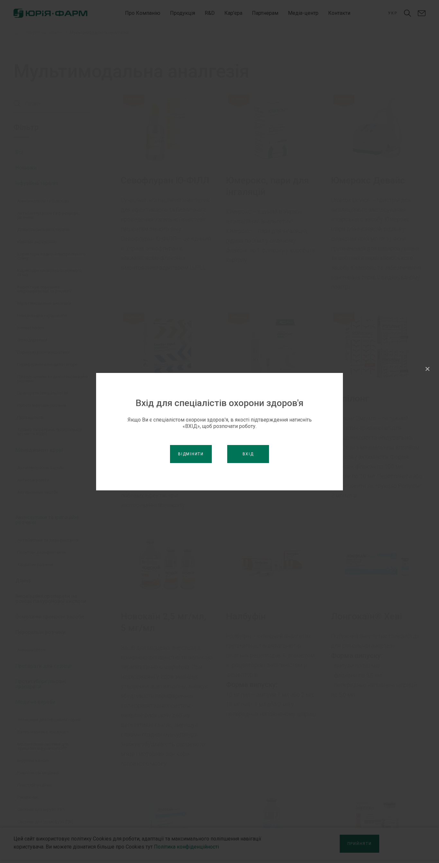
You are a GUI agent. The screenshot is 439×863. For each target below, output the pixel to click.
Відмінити (190, 454)
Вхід (248, 454)
